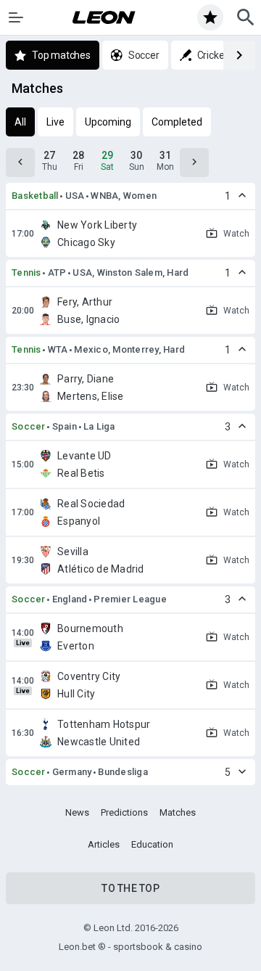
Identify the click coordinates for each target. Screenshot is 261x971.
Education (152, 844)
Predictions (124, 812)
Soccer (29, 426)
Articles (104, 844)
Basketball (35, 195)
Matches (178, 812)
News (77, 812)
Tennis (26, 272)
